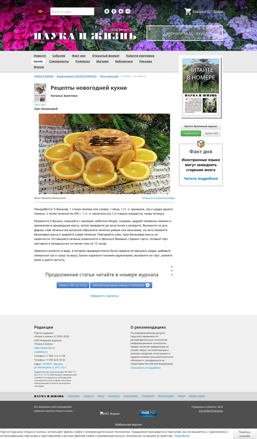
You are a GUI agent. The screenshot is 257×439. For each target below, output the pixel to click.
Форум (39, 67)
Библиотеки (124, 61)
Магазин (102, 61)
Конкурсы (114, 396)
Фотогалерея (166, 396)
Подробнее (182, 436)
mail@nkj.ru (40, 352)
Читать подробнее (201, 178)
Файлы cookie (197, 396)
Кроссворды (131, 396)
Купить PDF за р (73, 285)
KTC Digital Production (211, 410)
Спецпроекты (59, 61)
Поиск (181, 396)
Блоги (101, 396)
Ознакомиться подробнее (146, 367)
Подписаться (191, 133)
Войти (218, 11)
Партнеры (74, 396)
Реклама (145, 61)
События (58, 56)
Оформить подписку (104, 296)
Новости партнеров (140, 56)
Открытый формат (105, 56)
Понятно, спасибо (245, 434)
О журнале (148, 396)
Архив (38, 61)
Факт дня (79, 56)
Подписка (82, 61)
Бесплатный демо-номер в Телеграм (119, 285)
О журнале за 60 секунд (185, 33)
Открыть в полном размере (158, 198)
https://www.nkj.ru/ (44, 348)
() (202, 11)
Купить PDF (211, 133)
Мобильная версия (128, 424)
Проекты (89, 396)
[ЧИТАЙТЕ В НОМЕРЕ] (201, 47)
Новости (40, 56)
